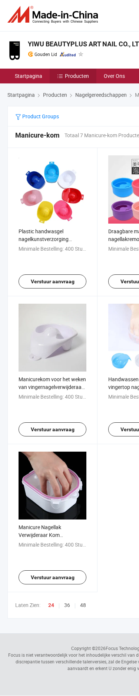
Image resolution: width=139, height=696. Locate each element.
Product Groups (40, 116)
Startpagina (28, 75)
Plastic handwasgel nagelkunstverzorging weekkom (44, 239)
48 (83, 604)
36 (67, 604)
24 (51, 605)
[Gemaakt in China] (54, 14)
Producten (77, 75)
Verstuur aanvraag (53, 281)
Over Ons (114, 75)
